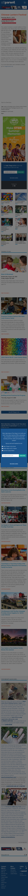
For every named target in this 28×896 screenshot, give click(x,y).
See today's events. (14, 463)
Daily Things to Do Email (9, 446)
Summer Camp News (8, 450)
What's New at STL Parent (10, 448)
